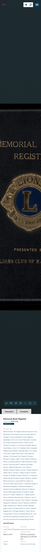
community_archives (27, 529)
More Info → (8, 424)
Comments (24, 411)
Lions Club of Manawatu (11, 529)
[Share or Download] (6, 403)
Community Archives (27, 544)
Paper (5, 544)
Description (9, 411)
